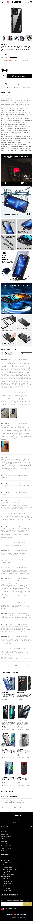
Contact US (4, 834)
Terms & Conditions (7, 846)
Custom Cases (7, 890)
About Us (4, 832)
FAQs (3, 839)
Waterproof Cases (8, 881)
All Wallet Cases (7, 862)
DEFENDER (20, 693)
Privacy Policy (5, 843)
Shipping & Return (6, 836)
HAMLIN (4, 749)
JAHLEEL (20, 749)
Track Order (4, 841)
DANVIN (4, 721)
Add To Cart (20, 76)
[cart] (31, 2)
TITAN (19, 777)
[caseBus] (16, 2)
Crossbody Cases (8, 865)
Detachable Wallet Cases (10, 869)
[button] (31, 19)
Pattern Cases (7, 888)
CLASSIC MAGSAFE (8, 777)
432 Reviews (13, 57)
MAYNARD (5, 693)
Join (27, 903)
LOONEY (19, 721)
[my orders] (28, 2)
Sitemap (3, 850)
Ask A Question (26, 353)
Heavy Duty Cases (8, 874)
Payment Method (6, 848)
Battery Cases (7, 883)
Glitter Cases (6, 879)
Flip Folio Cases (7, 867)
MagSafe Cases (7, 886)
